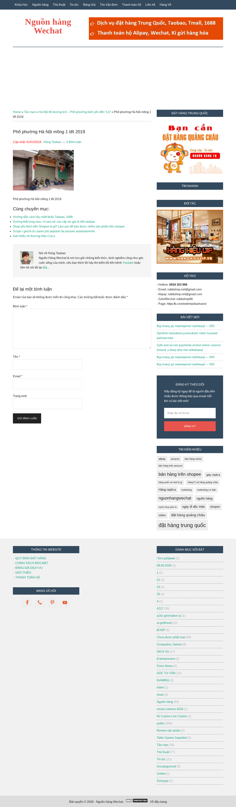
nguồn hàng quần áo (168, 507)
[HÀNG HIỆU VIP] (190, 262)
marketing (186, 489)
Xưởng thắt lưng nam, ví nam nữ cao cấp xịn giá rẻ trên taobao (54, 221)
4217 (160, 608)
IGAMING (163, 680)
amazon (175, 459)
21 (158, 579)
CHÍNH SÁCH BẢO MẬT (31, 563)
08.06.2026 (164, 565)
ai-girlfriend (164, 622)
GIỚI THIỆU (23, 572)
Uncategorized (166, 766)
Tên (16, 356)
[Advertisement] (118, 74)
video (162, 515)
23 (158, 587)
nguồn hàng (204, 498)
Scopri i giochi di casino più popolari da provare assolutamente (54, 231)
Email (17, 376)
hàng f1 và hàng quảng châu (203, 482)
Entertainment (166, 658)
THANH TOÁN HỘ (27, 577)
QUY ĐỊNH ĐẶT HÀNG (30, 558)
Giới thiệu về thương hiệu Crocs (34, 236)
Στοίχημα (162, 780)
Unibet (161, 773)
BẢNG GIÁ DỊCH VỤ (29, 567)
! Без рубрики (166, 558)
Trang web (20, 396)
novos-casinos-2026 (170, 709)
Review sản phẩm (168, 730)
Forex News (165, 666)
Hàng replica (167, 489)
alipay (162, 458)
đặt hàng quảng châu (188, 515)
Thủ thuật (163, 752)
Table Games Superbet (172, 737)
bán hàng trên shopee (180, 474)
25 (158, 594)
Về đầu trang (158, 801)
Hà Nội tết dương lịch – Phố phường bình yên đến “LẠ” (75, 112)
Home (17, 112)
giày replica (213, 474)
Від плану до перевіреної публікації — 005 (185, 326)
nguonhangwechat (175, 498)
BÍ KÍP (161, 630)
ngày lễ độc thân (193, 506)
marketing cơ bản (206, 489)
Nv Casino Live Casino (172, 716)
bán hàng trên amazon (170, 465)
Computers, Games (169, 644)
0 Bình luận (73, 142)
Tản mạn (30, 112)
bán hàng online (193, 459)
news (160, 694)
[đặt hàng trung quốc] (156, 38)
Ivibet (160, 687)
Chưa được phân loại (171, 637)
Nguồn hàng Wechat (48, 26)
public (161, 723)
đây (44, 267)
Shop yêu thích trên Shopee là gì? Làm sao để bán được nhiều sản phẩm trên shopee (69, 226)
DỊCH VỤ (163, 651)
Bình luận (20, 306)
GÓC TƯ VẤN (166, 673)
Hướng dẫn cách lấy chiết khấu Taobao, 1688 (43, 216)
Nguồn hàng (165, 701)
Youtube (128, 262)
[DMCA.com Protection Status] (136, 801)
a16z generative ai (169, 615)
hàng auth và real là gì (170, 482)
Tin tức (161, 759)
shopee (215, 506)
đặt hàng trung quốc (182, 525)
